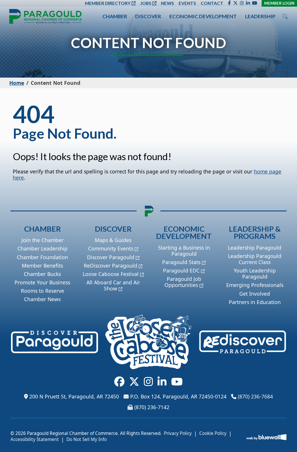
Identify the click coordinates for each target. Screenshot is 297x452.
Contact (212, 3)
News (167, 3)
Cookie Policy (213, 433)
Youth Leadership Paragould (255, 273)
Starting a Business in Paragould (184, 250)
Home (16, 82)
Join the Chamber (42, 240)
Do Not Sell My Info (86, 439)
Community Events (110, 248)
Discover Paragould (110, 257)
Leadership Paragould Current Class (254, 259)
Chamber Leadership (42, 248)
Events (187, 3)
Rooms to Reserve (42, 290)
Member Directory (108, 3)
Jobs (145, 3)
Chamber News (42, 299)
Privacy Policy (178, 433)
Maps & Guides (113, 240)
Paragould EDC (181, 270)
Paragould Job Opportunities (182, 281)
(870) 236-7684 (255, 396)
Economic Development (203, 16)
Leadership (260, 16)
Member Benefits (42, 265)
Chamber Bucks (42, 273)
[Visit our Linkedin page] (248, 3)
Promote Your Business (42, 282)
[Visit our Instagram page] (242, 3)
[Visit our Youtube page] (254, 3)
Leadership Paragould (254, 247)
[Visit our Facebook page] (229, 3)
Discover (148, 16)
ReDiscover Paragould (110, 265)
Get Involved (254, 293)
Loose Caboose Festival (111, 273)
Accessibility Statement (34, 439)
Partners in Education (255, 302)
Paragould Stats (181, 262)
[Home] (45, 16)
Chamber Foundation (42, 257)
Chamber (114, 16)
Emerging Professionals (254, 284)
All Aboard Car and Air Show (113, 285)
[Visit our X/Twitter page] (235, 3)
